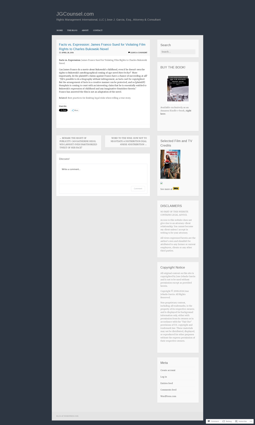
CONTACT (98, 30)
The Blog (72, 30)
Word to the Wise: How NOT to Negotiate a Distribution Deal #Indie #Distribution (129, 141)
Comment (138, 188)
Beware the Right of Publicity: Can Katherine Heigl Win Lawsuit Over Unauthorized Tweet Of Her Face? (78, 143)
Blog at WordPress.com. (67, 416)
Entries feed (166, 383)
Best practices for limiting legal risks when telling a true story (99, 98)
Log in (163, 377)
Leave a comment (138, 53)
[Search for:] (178, 52)
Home (60, 30)
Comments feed (168, 390)
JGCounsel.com (75, 14)
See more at (166, 189)
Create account (167, 370)
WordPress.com (168, 396)
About (85, 30)
